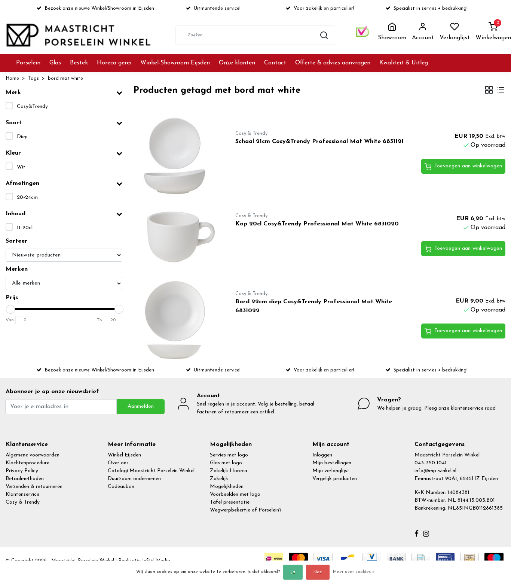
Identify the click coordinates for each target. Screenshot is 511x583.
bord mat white (65, 78)
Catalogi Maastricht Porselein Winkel (151, 471)
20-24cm (27, 197)
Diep (22, 137)
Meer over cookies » (354, 572)
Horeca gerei (114, 63)
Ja (293, 572)
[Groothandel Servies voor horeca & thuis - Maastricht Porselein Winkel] (79, 35)
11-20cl (25, 228)
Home (12, 78)
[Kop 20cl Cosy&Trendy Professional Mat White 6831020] (176, 238)
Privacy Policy (22, 471)
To (99, 320)
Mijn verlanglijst (330, 471)
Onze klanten (237, 63)
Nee (317, 572)
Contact (275, 63)
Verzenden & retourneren (34, 486)
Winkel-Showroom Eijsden (175, 63)
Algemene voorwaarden (32, 455)
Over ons (118, 463)
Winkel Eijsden (124, 455)
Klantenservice (22, 494)
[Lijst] (500, 91)
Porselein (28, 63)
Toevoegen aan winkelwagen (468, 166)
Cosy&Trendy (32, 106)
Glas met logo (226, 463)
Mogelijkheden (227, 486)
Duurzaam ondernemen (134, 479)
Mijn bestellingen (331, 463)
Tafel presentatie (230, 502)
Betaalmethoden (25, 479)
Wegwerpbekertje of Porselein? (246, 510)
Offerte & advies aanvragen (332, 63)
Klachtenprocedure (27, 463)
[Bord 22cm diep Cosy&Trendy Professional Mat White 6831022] (176, 320)
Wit (21, 167)
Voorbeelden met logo (235, 494)
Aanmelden (141, 406)
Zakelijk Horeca (228, 471)
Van (10, 320)
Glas (55, 63)
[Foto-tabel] (489, 91)
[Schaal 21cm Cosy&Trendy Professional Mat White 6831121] (176, 156)
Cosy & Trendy (23, 502)
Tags (33, 78)
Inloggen (322, 455)
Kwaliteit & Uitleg (403, 63)
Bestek (79, 63)
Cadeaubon (121, 486)
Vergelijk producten (334, 479)
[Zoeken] (324, 35)
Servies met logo (229, 455)
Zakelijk (219, 479)
